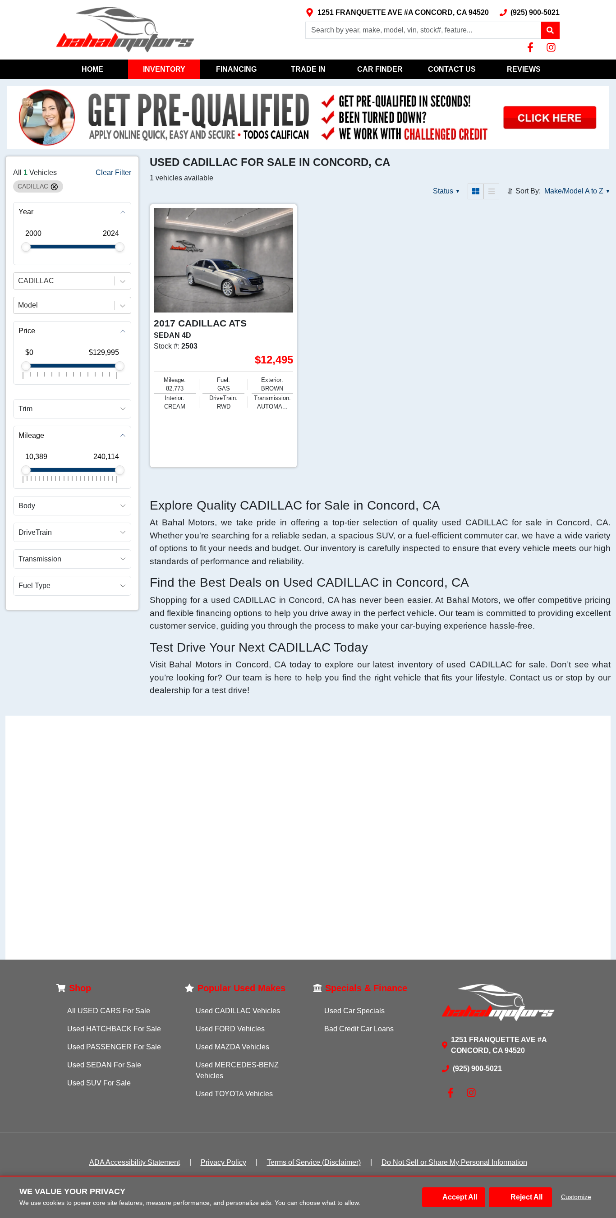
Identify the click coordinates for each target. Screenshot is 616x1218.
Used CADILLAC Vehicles (238, 1011)
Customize (576, 1196)
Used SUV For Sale (99, 1083)
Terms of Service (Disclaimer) (314, 1162)
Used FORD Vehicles (230, 1029)
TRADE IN (308, 69)
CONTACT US (452, 69)
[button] (550, 30)
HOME (92, 69)
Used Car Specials (354, 1011)
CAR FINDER (380, 69)
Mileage (31, 435)
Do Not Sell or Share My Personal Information (454, 1162)
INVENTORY (164, 69)
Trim (25, 409)
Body (26, 506)
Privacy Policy (223, 1162)
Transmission (39, 559)
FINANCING (236, 69)
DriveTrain (35, 532)
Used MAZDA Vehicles (232, 1047)
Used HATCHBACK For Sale (114, 1029)
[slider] (26, 247)
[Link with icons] (532, 47)
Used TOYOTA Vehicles (234, 1094)
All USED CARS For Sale (108, 1011)
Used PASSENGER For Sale (114, 1047)
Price (26, 331)
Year (25, 212)
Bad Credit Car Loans (359, 1029)
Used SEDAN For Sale (104, 1065)
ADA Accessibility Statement (134, 1162)
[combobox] (19, 281)
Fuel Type (34, 586)
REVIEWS (524, 69)
